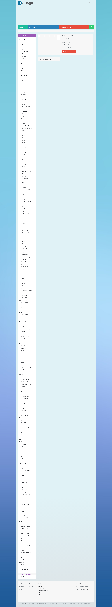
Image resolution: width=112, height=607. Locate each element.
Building (22, 46)
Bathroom (23, 288)
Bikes (23, 511)
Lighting (22, 239)
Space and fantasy (23, 300)
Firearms (23, 386)
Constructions (24, 310)
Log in (92, 2)
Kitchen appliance (26, 189)
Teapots (24, 116)
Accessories (23, 567)
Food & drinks (24, 422)
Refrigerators (25, 113)
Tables (23, 223)
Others (23, 104)
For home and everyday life (27, 329)
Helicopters (24, 482)
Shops (22, 194)
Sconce (24, 241)
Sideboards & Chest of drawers (27, 233)
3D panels (24, 121)
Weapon (21, 374)
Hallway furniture (25, 216)
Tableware (24, 184)
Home (22, 70)
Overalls (22, 369)
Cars (23, 499)
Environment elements (26, 545)
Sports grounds (24, 473)
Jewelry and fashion (25, 341)
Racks (23, 218)
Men (23, 408)
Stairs (22, 192)
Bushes (22, 451)
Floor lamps (24, 259)
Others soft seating (26, 201)
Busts (23, 58)
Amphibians (23, 73)
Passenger (24, 492)
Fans (23, 101)
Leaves (22, 453)
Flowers (22, 461)
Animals (21, 65)
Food (20, 417)
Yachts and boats (26, 494)
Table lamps (24, 248)
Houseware (23, 264)
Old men (24, 410)
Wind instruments (24, 345)
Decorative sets (25, 125)
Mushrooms (23, 444)
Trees (22, 446)
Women (22, 362)
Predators (23, 87)
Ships (22, 487)
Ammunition (23, 377)
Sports (22, 372)
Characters (21, 393)
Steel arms (23, 391)
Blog (40, 599)
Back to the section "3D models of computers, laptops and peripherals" (48, 58)
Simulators (23, 475)
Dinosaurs (23, 68)
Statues (23, 61)
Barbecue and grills (25, 535)
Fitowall (22, 458)
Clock (23, 145)
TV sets (23, 109)
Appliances (23, 97)
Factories (41, 592)
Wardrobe (24, 164)
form (88, 589)
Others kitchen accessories (25, 179)
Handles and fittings (25, 266)
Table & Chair (25, 161)
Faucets (24, 187)
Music (20, 343)
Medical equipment (25, 314)
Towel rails (24, 276)
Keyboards (23, 348)
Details (22, 432)
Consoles (24, 206)
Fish (21, 82)
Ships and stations (25, 302)
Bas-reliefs (24, 56)
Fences (22, 555)
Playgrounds (23, 547)
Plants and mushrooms (24, 441)
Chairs (23, 225)
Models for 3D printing (24, 322)
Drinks (22, 425)
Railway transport (26, 509)
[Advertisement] (56, 15)
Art (21, 333)
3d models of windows (26, 528)
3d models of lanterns (26, 531)
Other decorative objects (27, 128)
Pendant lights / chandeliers (25, 251)
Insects (22, 77)
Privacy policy (42, 594)
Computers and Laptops (26, 574)
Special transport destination (26, 518)
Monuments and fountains (26, 51)
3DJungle (27, 603)
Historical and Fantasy (26, 381)
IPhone (22, 564)
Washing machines (26, 106)
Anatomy (24, 401)
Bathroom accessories (27, 290)
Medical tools (24, 317)
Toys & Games (24, 331)
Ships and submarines (26, 384)
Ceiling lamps (25, 254)
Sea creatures (24, 75)
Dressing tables (25, 230)
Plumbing (23, 271)
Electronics (21, 562)
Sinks (23, 281)
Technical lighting (26, 257)
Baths (23, 274)
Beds (23, 159)
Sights (22, 44)
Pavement (23, 538)
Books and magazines (26, 171)
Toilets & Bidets (25, 298)
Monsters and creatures (26, 413)
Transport (21, 477)
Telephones (24, 111)
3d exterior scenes (25, 523)
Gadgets (23, 326)
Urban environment (25, 543)
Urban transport (25, 504)
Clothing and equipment (26, 470)
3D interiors (23, 92)
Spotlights (24, 243)
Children (22, 360)
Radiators (24, 278)
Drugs (22, 319)
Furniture (23, 196)
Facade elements (25, 559)
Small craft (24, 489)
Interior (21, 89)
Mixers (23, 283)
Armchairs (24, 208)
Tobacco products (25, 427)
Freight (23, 506)
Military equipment (25, 379)
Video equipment (24, 571)
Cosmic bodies (24, 305)
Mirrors (23, 130)
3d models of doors (25, 526)
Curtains (24, 147)
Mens (22, 365)
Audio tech (24, 99)
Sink (23, 182)
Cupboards (24, 236)
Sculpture (23, 53)
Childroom (23, 149)
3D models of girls (26, 398)
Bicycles (24, 501)
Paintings (24, 133)
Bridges (22, 49)
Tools (22, 434)
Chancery (23, 169)
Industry (21, 429)
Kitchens (24, 176)
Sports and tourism (23, 463)
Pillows (23, 142)
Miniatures (23, 338)
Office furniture (25, 213)
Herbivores (23, 85)
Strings (22, 353)
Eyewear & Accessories (26, 367)
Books (23, 135)
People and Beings (25, 336)
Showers (24, 293)
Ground (22, 497)
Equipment (23, 350)
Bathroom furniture (26, 295)
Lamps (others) (25, 246)
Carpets (24, 137)
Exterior (21, 521)
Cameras (23, 576)
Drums (22, 355)
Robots (22, 307)
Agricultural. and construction (25, 514)
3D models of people (25, 396)
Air (21, 480)
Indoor (22, 449)
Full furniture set (25, 152)
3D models (41, 588)
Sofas (23, 199)
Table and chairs (25, 220)
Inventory (23, 468)
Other (23, 204)
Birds (22, 80)
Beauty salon (24, 269)
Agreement (41, 597)
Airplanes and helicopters (26, 389)
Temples (23, 63)
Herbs (22, 456)
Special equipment (25, 437)
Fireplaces (23, 166)
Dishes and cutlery (25, 262)
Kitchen (22, 173)
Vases (23, 123)
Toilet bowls (24, 286)
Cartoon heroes (24, 415)
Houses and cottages (25, 41)
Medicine (21, 312)
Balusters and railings (25, 533)
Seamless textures (43, 590)
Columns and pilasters (26, 552)
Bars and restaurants (25, 94)
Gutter (22, 540)
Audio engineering (25, 569)
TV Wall (23, 228)
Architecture (22, 39)
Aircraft (23, 485)
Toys (23, 157)
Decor (22, 118)
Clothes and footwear (24, 357)
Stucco (23, 140)
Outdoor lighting (24, 557)
